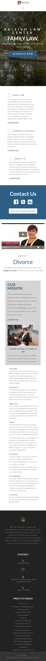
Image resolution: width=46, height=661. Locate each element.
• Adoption (23, 647)
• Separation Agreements (23, 639)
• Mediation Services (23, 623)
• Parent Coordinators (23, 621)
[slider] (20, 247)
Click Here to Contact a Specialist (23, 211)
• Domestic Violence (23, 630)
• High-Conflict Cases (23, 612)
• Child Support (23, 615)
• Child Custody (23, 609)
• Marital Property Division (23, 633)
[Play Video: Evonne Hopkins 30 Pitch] (23, 234)
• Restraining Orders (23, 636)
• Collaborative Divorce (23, 626)
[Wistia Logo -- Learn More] (38, 247)
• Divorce (23, 618)
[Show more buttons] (42, 247)
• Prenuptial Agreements (23, 641)
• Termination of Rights (23, 644)
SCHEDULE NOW (23, 54)
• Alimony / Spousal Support (23, 607)
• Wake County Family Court (23, 650)
